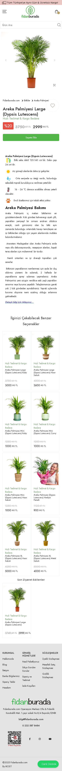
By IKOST (7, 766)
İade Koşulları (28, 685)
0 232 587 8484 (31, 725)
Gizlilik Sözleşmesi (47, 675)
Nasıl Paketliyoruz (30, 661)
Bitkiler (27, 100)
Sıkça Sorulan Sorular (29, 669)
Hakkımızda (8, 658)
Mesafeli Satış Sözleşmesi (48, 666)
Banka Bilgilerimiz (11, 676)
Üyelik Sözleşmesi (50, 658)
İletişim (5, 670)
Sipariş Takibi (8, 682)
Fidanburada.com (11, 100)
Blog (4, 664)
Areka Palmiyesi (41, 100)
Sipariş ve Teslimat (27, 678)
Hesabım (6, 687)
